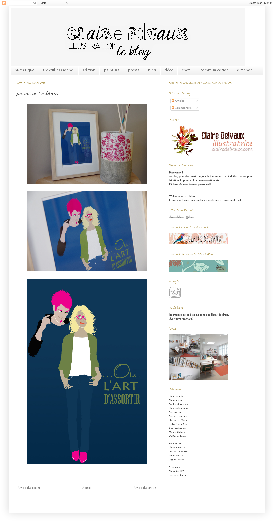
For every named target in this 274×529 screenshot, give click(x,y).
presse (134, 70)
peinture (112, 70)
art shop (245, 70)
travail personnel (58, 70)
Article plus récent (29, 487)
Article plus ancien (145, 487)
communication (214, 70)
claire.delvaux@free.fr (183, 217)
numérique (25, 70)
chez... (187, 70)
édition (89, 70)
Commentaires (183, 107)
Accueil (86, 487)
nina (152, 70)
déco (169, 70)
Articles (179, 100)
